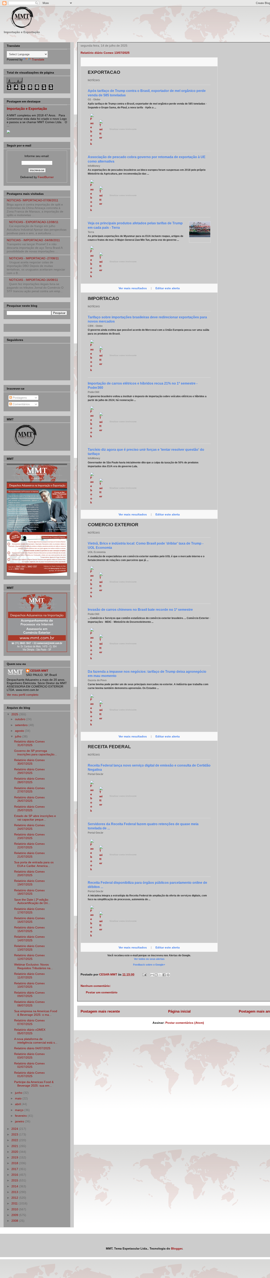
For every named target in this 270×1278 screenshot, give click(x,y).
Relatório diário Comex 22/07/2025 (29, 845)
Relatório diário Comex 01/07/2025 (29, 1074)
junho (19, 1092)
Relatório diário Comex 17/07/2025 (29, 910)
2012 (15, 1197)
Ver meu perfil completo (22, 694)
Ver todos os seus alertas (149, 959)
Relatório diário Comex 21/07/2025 (29, 854)
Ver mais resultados (133, 288)
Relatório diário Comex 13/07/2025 (29, 947)
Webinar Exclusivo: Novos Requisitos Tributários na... (33, 966)
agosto (20, 730)
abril (18, 1104)
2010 (15, 1209)
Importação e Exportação (27, 108)
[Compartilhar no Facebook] (164, 975)
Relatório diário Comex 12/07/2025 (29, 957)
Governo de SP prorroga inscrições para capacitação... (35, 752)
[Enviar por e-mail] (152, 975)
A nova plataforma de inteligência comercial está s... (35, 1040)
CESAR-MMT (39, 670)
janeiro (20, 1121)
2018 (15, 1163)
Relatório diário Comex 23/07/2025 (29, 836)
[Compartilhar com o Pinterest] (168, 975)
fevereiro (21, 1115)
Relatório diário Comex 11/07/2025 (29, 975)
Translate (38, 59)
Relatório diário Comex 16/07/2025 (29, 919)
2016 (15, 1174)
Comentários (21, 404)
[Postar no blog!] (156, 975)
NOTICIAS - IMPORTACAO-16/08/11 (33, 279)
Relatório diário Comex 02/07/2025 (29, 1065)
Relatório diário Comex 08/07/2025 (29, 1003)
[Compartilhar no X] (160, 975)
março (19, 1110)
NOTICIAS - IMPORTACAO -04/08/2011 (33, 240)
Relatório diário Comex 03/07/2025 (29, 1055)
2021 (15, 1146)
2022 (15, 1140)
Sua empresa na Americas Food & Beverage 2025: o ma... (35, 1012)
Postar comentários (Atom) (184, 1022)
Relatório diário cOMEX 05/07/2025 (29, 1031)
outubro (20, 719)
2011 (15, 1203)
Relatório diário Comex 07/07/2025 (29, 1022)
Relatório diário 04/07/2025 (32, 1048)
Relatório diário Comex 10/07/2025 (29, 985)
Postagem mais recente (100, 1011)
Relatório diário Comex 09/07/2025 (29, 994)
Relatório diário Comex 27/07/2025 (29, 789)
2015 (15, 1180)
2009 (15, 1215)
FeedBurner (46, 177)
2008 (15, 1220)
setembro (21, 725)
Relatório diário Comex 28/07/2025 (29, 780)
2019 (15, 1157)
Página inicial (179, 1011)
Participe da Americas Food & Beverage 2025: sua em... (34, 1083)
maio (18, 1098)
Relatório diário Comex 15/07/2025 (29, 929)
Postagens (19, 397)
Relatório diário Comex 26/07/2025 (29, 799)
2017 (15, 1169)
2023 (15, 1134)
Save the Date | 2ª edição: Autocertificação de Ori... (32, 901)
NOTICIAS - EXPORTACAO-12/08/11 (33, 222)
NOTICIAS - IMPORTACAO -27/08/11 (34, 258)
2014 (15, 1186)
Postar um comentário (101, 992)
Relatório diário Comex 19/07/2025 (29, 882)
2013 (15, 1192)
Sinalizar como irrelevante (123, 129)
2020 (15, 1151)
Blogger (176, 1248)
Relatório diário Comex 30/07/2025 (29, 761)
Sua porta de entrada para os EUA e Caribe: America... (34, 864)
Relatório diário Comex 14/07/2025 (29, 938)
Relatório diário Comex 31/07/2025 (29, 743)
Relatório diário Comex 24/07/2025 (29, 826)
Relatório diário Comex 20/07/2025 (29, 873)
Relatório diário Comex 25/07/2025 (29, 808)
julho (18, 736)
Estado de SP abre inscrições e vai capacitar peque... (35, 817)
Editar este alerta (167, 288)
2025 (15, 714)
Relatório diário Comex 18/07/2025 (29, 892)
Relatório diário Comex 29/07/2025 (29, 771)
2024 (15, 1128)
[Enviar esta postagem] (144, 974)
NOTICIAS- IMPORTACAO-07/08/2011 (32, 200)
